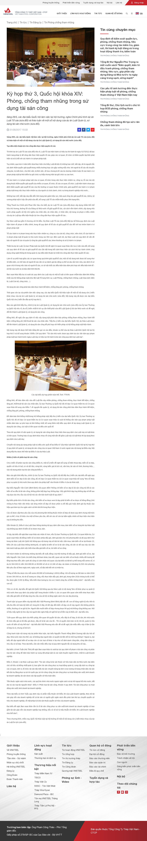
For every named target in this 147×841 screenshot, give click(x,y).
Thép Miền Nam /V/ (43, 773)
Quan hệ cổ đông (113, 13)
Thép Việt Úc (40, 782)
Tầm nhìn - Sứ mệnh (16, 758)
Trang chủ (12, 22)
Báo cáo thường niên (99, 758)
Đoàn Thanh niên (15, 779)
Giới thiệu (62, 13)
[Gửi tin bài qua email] (92, 130)
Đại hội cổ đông (96, 754)
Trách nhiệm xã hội (126, 758)
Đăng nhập (139, 3)
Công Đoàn (12, 775)
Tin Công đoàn (69, 767)
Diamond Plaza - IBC (44, 794)
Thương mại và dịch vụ (45, 758)
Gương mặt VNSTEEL (72, 771)
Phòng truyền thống (51, 3)
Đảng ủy (10, 771)
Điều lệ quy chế (96, 771)
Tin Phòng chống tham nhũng (59, 22)
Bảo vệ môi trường (126, 754)
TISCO (37, 777)
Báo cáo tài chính (97, 767)
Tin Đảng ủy (35, 22)
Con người (122, 762)
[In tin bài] (79, 130)
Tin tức (98, 13)
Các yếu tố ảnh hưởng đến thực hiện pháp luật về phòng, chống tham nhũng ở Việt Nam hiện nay (118, 91)
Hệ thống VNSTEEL (16, 767)
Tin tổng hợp (68, 754)
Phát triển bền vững (71, 3)
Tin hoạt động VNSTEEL (73, 750)
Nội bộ (109, 3)
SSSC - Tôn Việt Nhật (44, 786)
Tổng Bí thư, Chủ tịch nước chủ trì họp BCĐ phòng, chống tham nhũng (120, 108)
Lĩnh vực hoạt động (80, 13)
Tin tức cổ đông (97, 750)
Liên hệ (119, 3)
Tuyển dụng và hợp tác (93, 3)
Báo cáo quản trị (97, 762)
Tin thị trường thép (71, 758)
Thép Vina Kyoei (42, 790)
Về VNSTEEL (13, 750)
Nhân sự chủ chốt (15, 762)
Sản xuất (38, 754)
